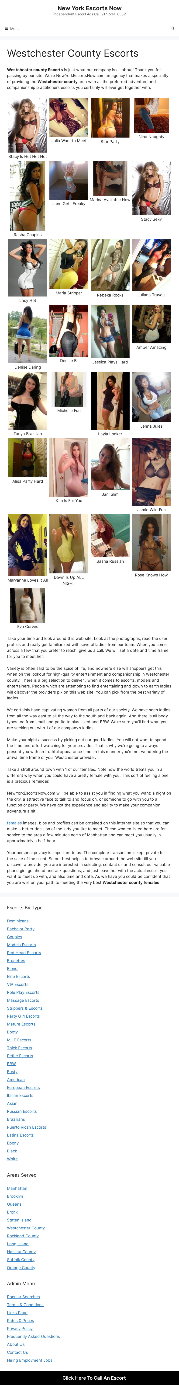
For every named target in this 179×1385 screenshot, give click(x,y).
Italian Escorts (20, 1095)
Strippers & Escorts (25, 1008)
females (14, 823)
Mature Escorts (21, 1024)
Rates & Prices (20, 1320)
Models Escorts (21, 944)
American (16, 1079)
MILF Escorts (19, 1040)
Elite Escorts (18, 976)
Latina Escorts (20, 1135)
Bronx (12, 1212)
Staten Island (19, 1220)
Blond (12, 968)
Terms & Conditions (25, 1304)
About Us (16, 1344)
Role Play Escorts (23, 992)
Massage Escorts (23, 1000)
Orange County (21, 1267)
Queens (14, 1204)
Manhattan (17, 1188)
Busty (12, 1071)
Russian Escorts (22, 1111)
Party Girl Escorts (23, 1016)
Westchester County (26, 1228)
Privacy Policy (20, 1328)
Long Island (18, 1244)
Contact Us (17, 1352)
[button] (172, 29)
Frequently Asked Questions (33, 1336)
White (12, 1159)
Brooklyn (15, 1196)
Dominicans (18, 921)
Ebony (13, 1143)
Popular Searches (23, 1296)
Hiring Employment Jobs (29, 1360)
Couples (14, 937)
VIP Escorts (17, 984)
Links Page (17, 1312)
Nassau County (21, 1251)
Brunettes (16, 960)
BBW (11, 1063)
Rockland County (23, 1236)
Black (12, 1151)
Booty (12, 1032)
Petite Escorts (20, 1056)
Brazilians (16, 1119)
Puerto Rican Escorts (26, 1127)
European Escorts (23, 1087)
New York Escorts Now (90, 8)
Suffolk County (20, 1259)
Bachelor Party (20, 929)
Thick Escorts (19, 1048)
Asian (12, 1103)
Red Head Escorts (24, 952)
